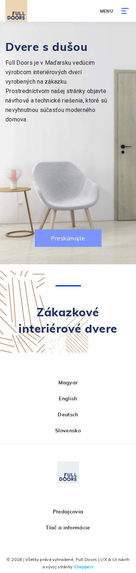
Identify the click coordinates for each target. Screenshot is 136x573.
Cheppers (84, 567)
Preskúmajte (68, 238)
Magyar (68, 382)
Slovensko (68, 430)
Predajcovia (68, 511)
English (68, 398)
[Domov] (16, 11)
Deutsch (68, 414)
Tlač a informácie (68, 527)
